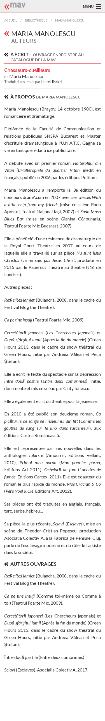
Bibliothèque (36, 20)
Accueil (10, 20)
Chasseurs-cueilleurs (27, 70)
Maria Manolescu (69, 20)
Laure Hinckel (51, 81)
